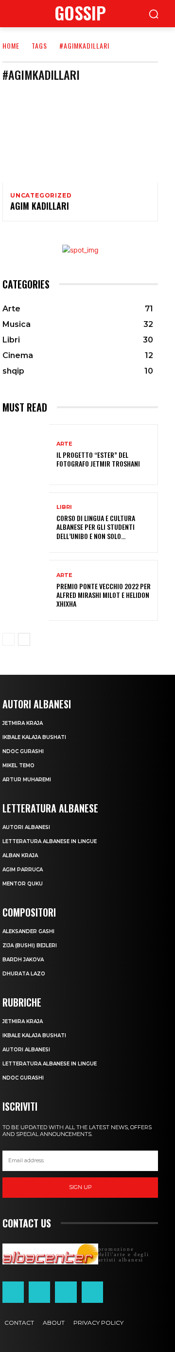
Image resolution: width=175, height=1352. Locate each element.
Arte (64, 444)
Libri (64, 507)
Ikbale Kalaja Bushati (34, 737)
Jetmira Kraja (22, 723)
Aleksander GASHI (28, 931)
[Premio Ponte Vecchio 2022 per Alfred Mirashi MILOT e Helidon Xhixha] (25, 590)
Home (10, 45)
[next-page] (24, 639)
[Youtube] (92, 1292)
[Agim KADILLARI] (80, 136)
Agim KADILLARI (39, 205)
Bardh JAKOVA (23, 959)
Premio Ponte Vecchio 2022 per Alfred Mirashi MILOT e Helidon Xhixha (103, 595)
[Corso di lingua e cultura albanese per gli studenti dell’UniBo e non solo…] (25, 522)
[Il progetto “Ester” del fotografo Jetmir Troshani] (25, 454)
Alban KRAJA (20, 855)
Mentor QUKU (22, 884)
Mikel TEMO (18, 765)
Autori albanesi (26, 827)
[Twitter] (65, 1292)
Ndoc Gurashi (23, 751)
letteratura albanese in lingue (49, 841)
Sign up (80, 1187)
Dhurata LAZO (23, 974)
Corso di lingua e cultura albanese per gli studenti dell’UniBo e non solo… (95, 527)
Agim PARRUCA (22, 869)
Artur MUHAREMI (26, 779)
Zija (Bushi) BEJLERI (29, 945)
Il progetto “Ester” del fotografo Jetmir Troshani (98, 459)
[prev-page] (8, 639)
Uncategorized (40, 195)
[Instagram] (39, 1292)
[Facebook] (13, 1292)
